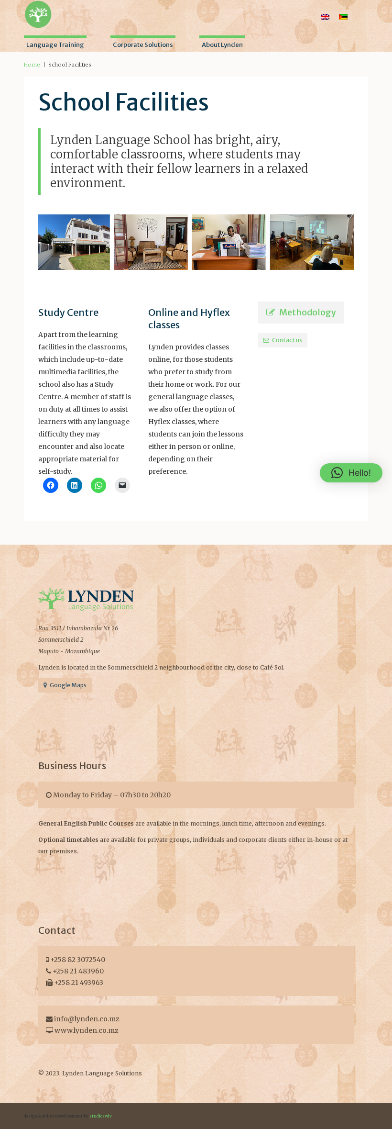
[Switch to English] (325, 16)
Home (32, 64)
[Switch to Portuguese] (343, 16)
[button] (351, 472)
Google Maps (67, 685)
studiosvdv (100, 1116)
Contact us (285, 340)
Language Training (55, 45)
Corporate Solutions (143, 45)
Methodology (305, 312)
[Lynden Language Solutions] (38, 13)
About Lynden (222, 45)
